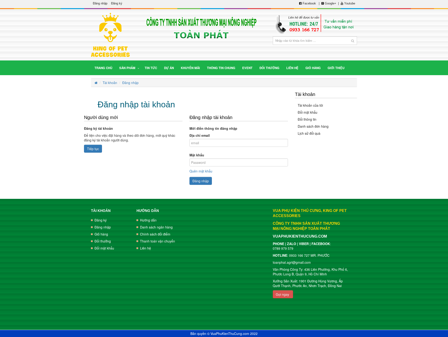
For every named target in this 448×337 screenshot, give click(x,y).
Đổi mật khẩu (307, 112)
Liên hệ (145, 248)
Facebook (309, 3)
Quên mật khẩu (200, 171)
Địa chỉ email (199, 135)
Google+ (330, 3)
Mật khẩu (196, 155)
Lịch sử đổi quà (309, 133)
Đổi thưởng (102, 241)
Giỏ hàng (101, 234)
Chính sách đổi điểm (155, 234)
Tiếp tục (93, 148)
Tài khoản (110, 82)
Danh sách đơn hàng (313, 126)
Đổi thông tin (307, 119)
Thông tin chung (221, 68)
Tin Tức (151, 68)
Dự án (169, 68)
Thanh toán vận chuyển (157, 241)
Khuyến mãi (190, 68)
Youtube (349, 3)
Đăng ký (116, 3)
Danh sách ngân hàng (156, 227)
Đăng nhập (100, 3)
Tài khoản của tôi (310, 105)
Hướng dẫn (148, 220)
